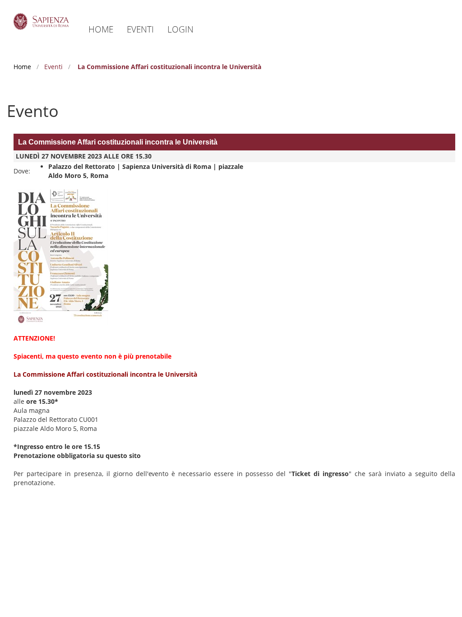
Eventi (140, 29)
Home (100, 29)
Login (180, 29)
